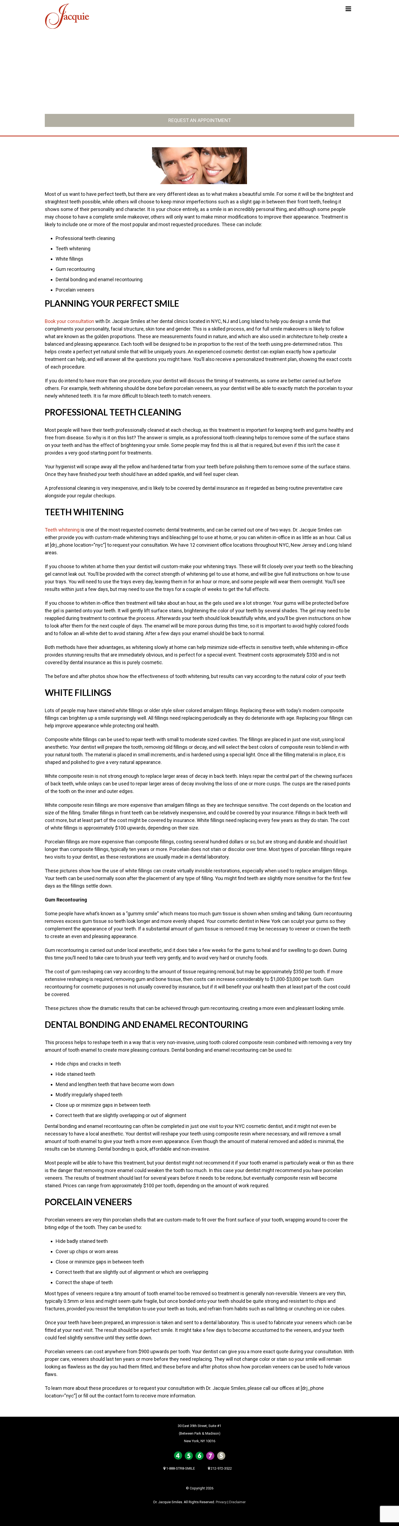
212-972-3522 (277, 104)
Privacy (221, 1502)
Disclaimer (237, 1502)
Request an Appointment (199, 120)
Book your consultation (69, 321)
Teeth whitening (62, 530)
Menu (334, 9)
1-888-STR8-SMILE (118, 104)
